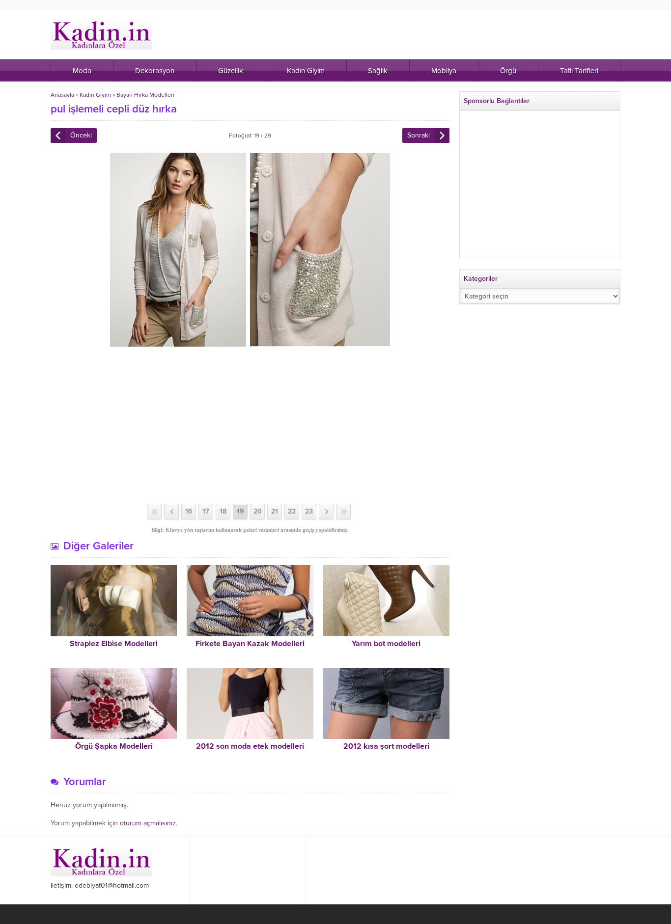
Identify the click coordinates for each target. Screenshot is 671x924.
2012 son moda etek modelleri (250, 746)
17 (205, 511)
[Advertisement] (250, 425)
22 (292, 511)
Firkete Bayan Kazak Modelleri (250, 644)
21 (274, 511)
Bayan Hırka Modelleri (145, 94)
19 (240, 511)
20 (257, 511)
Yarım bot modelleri (386, 644)
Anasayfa (62, 94)
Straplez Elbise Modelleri (114, 644)
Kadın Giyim (95, 94)
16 (189, 511)
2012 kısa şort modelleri (386, 746)
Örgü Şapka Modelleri (114, 746)
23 (309, 511)
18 (223, 511)
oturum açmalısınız (148, 823)
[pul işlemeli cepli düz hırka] (250, 342)
